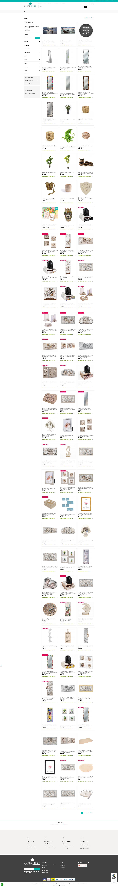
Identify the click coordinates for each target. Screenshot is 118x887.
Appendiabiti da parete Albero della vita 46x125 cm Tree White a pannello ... (67, 251)
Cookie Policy (45, 872)
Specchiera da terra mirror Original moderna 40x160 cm (68, 68)
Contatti (64, 4)
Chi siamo (44, 862)
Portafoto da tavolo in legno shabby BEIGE (48, 489)
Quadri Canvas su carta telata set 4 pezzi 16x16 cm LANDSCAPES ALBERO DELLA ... (50, 251)
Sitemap (62, 869)
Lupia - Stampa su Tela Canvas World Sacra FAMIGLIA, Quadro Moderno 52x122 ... (49, 540)
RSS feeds (62, 867)
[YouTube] (83, 862)
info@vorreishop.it (85, 848)
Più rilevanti (88, 17)
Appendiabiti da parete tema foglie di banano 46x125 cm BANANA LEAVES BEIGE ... (66, 619)
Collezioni (27, 87)
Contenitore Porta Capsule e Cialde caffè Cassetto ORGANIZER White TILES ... (67, 304)
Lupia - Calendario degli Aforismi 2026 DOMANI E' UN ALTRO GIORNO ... (49, 225)
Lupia (26, 23)
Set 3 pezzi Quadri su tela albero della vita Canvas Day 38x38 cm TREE (67, 356)
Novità (49, 4)
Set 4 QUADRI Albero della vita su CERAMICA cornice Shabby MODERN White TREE (85, 672)
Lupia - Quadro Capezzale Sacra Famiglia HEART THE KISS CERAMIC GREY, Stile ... (49, 593)
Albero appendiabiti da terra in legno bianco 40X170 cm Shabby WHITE (49, 646)
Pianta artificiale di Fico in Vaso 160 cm (49, 173)
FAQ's (61, 862)
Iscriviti (37, 868)
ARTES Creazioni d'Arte (30, 21)
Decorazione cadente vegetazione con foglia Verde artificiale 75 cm (67, 147)
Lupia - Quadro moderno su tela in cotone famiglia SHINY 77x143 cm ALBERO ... (50, 567)
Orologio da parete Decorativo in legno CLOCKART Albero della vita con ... (67, 277)
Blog (60, 4)
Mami (26, 29)
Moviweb (63, 885)
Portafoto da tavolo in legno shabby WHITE (66, 436)
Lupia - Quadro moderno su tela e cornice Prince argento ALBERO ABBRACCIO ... (67, 804)
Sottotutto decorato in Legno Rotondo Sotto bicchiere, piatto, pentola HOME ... (85, 40)
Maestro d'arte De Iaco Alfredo (32, 26)
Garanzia (44, 867)
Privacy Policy (45, 870)
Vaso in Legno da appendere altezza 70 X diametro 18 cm (48, 199)
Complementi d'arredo (29, 90)
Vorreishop (27, 30)
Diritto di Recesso (46, 869)
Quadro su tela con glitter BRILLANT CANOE (66, 41)
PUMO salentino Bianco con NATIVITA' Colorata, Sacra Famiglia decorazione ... (85, 540)
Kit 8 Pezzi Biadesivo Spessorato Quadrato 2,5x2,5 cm (67, 515)
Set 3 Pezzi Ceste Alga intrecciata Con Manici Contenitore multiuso (85, 173)
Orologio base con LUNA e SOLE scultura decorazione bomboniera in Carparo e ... (85, 619)
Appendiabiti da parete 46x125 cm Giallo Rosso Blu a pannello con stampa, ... (49, 725)
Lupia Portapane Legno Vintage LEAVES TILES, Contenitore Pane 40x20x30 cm (49, 409)
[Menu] (116, 874)
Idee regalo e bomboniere (30, 93)
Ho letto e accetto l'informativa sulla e (31, 872)
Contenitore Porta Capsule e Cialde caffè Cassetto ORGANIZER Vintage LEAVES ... (85, 383)
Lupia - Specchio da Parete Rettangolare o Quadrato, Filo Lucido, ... (84, 409)
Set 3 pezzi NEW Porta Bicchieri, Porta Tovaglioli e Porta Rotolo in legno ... (85, 304)
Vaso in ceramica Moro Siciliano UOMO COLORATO (67, 226)
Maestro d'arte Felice (29, 27)
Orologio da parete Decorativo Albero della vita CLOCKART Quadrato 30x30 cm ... (49, 304)
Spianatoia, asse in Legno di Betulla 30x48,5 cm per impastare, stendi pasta (85, 751)
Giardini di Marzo (29, 22)
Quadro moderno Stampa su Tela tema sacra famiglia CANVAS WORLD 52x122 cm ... (85, 251)
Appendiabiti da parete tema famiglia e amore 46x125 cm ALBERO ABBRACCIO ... (48, 698)
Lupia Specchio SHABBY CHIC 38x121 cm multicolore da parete (67, 94)
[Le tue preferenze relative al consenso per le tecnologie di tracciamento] (1, 665)
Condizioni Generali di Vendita (49, 864)
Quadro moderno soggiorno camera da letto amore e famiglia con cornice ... (67, 409)
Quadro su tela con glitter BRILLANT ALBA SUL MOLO (48, 41)
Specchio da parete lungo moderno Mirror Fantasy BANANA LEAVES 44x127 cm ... (49, 672)
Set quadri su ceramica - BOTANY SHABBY (67, 568)
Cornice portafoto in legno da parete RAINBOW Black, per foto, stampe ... (49, 777)
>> (88, 812)
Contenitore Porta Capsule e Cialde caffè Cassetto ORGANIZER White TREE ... (50, 277)
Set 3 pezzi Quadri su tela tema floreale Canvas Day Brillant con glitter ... (49, 383)
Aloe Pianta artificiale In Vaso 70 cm (67, 120)
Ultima (91, 812)
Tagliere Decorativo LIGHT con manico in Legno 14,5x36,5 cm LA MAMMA (67, 646)
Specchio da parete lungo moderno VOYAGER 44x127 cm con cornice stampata (49, 119)
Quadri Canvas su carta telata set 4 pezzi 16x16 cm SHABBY (86, 436)
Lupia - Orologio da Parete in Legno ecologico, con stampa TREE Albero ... (48, 619)
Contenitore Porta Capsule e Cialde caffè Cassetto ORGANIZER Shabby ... (67, 672)
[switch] (114, 882)
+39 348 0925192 (85, 847)
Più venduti (55, 4)
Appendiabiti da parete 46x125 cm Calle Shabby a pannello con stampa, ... (85, 567)
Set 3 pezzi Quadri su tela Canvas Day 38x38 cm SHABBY (67, 752)
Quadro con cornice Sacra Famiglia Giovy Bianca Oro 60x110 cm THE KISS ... (85, 488)
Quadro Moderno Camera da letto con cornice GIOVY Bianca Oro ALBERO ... (85, 461)
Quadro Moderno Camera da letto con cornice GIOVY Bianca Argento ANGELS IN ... (49, 461)
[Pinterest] (86, 862)
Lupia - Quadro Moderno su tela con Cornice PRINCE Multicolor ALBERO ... (85, 698)
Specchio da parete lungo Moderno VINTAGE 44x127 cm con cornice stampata (86, 93)
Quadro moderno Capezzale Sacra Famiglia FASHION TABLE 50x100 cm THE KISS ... (67, 383)
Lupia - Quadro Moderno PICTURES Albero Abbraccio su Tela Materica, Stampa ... (67, 777)
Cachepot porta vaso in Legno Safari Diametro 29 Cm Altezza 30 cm (85, 119)
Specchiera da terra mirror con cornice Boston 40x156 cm (49, 68)
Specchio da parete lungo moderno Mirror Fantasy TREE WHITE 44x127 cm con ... (85, 725)
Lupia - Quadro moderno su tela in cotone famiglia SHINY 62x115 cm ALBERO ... (85, 277)
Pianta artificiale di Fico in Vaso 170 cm (67, 173)
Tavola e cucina (28, 96)
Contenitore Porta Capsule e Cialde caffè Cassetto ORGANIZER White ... (85, 225)
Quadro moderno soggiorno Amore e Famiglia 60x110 (48, 804)
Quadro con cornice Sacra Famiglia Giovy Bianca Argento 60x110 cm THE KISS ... (68, 330)
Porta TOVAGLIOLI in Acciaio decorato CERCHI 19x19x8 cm (84, 804)
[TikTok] (88, 862)
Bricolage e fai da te (28, 83)
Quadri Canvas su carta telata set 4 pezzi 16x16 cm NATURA (68, 726)
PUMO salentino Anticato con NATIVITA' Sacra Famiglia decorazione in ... (49, 435)
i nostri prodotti (42, 4)
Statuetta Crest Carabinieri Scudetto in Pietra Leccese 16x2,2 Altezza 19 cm (85, 198)
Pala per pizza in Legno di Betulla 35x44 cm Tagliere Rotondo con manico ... (85, 777)
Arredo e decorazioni (29, 77)
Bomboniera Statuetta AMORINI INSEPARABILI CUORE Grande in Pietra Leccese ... (67, 461)
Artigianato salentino (29, 80)
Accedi (116, 0)
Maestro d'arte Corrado (30, 25)
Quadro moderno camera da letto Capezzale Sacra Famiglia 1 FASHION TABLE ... (67, 540)
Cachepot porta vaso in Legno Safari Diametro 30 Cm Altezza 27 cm (49, 146)
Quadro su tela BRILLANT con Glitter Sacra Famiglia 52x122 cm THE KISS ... (49, 356)
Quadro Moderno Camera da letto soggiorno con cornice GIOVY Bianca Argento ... (49, 751)
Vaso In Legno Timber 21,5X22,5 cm (67, 199)
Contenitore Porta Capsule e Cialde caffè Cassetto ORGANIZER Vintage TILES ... (67, 593)
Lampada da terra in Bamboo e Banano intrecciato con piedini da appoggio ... (85, 146)
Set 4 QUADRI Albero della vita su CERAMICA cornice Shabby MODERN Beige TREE (67, 488)
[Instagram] (80, 862)
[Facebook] (78, 862)
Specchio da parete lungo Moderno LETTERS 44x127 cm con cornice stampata (50, 93)
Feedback (62, 865)
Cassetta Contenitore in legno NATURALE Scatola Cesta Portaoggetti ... (49, 514)
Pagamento (44, 865)
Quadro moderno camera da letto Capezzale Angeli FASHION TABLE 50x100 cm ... (85, 330)
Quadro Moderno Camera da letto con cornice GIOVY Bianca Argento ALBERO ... (85, 593)
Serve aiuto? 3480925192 (84, 0)
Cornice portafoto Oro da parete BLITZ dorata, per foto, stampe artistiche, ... (85, 514)
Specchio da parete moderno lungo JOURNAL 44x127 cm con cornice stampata (85, 67)
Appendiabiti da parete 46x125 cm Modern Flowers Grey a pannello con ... (85, 646)
